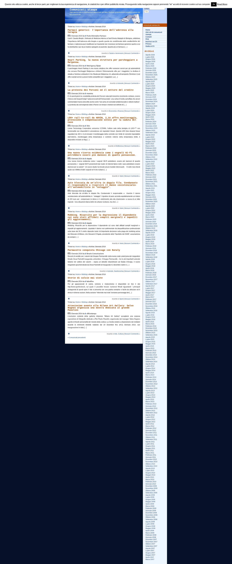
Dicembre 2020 (151, 199)
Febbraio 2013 (151, 404)
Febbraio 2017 (151, 299)
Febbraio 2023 (151, 148)
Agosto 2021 (150, 188)
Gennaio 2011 (151, 457)
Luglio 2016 (150, 315)
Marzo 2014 (150, 375)
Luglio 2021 (150, 190)
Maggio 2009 (150, 502)
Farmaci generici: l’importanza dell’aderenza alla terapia (100, 31)
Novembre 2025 (151, 75)
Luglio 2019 (150, 235)
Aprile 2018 (150, 268)
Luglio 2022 (150, 164)
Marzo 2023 (150, 146)
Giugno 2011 (150, 446)
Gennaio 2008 (151, 537)
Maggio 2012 (150, 422)
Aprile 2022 (150, 170)
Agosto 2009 (150, 495)
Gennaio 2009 (151, 511)
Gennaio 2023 (151, 150)
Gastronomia (118, 271)
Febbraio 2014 (151, 377)
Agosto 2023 (150, 135)
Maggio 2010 (150, 475)
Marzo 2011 (150, 453)
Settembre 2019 (151, 230)
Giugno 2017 (150, 290)
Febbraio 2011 (151, 455)
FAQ (147, 39)
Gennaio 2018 (151, 275)
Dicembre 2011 (151, 433)
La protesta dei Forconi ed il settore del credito (100, 90)
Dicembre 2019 (151, 224)
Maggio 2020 (150, 213)
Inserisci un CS (151, 42)
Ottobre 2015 (150, 333)
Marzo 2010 (150, 479)
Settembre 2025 (151, 79)
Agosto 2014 (150, 364)
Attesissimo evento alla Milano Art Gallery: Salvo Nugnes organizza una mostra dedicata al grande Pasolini (100, 307)
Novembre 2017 (151, 279)
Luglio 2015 (150, 339)
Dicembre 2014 (151, 355)
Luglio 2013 (150, 393)
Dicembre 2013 (151, 382)
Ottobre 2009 (150, 491)
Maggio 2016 (150, 319)
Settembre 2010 (151, 466)
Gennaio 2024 (151, 124)
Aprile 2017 (150, 295)
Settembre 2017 (151, 284)
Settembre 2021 (151, 186)
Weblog (84, 26)
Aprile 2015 (150, 346)
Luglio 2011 (150, 444)
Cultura (120, 334)
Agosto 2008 (150, 522)
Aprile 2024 (150, 117)
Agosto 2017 (150, 286)
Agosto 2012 (150, 415)
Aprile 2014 (150, 373)
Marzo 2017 (150, 297)
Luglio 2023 (150, 137)
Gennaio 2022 (151, 177)
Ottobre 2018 (150, 255)
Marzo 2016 (150, 324)
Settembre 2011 (151, 439)
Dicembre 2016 (151, 304)
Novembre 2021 (151, 182)
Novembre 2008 (151, 515)
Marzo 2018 (150, 270)
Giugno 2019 (150, 237)
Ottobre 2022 (150, 157)
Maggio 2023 (150, 142)
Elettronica (119, 146)
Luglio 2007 (150, 551)
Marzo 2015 (150, 348)
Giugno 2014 (150, 368)
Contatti (149, 37)
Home (148, 30)
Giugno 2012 (150, 419)
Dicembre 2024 (151, 99)
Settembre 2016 (151, 311)
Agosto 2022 (150, 162)
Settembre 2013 (151, 388)
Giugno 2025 (150, 86)
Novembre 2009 (151, 488)
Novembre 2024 (151, 101)
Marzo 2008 (150, 533)
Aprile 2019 (150, 242)
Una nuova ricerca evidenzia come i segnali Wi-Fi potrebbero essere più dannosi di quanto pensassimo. (102, 154)
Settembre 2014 (151, 362)
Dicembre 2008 (151, 513)
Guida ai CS (150, 46)
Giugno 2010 (150, 473)
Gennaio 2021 (151, 197)
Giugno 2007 (150, 553)
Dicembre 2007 (151, 539)
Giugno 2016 (150, 317)
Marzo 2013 (150, 402)
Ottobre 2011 (150, 437)
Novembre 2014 (151, 357)
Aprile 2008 (150, 531)
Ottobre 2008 (150, 517)
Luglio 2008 (150, 524)
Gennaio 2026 (151, 70)
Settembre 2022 (151, 159)
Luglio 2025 (150, 84)
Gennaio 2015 (151, 353)
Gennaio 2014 (151, 379)
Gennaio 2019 (151, 248)
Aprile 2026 (150, 64)
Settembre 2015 (151, 335)
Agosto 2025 (150, 81)
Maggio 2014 (150, 370)
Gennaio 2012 (151, 431)
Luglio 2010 (150, 470)
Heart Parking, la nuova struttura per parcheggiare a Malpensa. (102, 61)
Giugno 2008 (150, 526)
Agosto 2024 (150, 108)
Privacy (148, 44)
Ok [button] (214, 4)
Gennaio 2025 (151, 97)
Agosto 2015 (150, 337)
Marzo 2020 (150, 217)
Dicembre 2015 (151, 328)
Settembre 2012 (151, 413)
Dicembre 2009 (151, 486)
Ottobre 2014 (150, 359)
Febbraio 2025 (151, 95)
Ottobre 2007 (150, 544)
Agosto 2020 (150, 206)
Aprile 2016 (150, 322)
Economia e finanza (116, 111)
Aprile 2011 (150, 450)
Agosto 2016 (150, 313)
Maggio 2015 (150, 344)
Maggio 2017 (150, 293)
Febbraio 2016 (151, 326)
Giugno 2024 (150, 113)
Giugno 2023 (150, 139)
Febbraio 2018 (151, 273)
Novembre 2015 (151, 330)
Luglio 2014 (150, 366)
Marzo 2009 (150, 506)
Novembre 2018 (151, 253)
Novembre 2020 (151, 201)
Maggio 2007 (150, 555)
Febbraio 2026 (151, 68)
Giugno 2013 (150, 395)
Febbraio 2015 (151, 350)
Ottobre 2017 (150, 282)
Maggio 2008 (150, 528)
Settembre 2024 (151, 106)
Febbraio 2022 (151, 175)
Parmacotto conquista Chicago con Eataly (94, 250)
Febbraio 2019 (151, 246)
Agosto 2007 (150, 548)
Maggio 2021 (150, 195)
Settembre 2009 (151, 493)
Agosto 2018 (150, 259)
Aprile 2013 (150, 399)
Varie (121, 176)
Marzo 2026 (150, 66)
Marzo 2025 (150, 93)
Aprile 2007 (150, 557)
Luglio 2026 (150, 57)
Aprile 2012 (150, 424)
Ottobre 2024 (150, 104)
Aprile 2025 (150, 90)
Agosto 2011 (150, 442)
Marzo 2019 (150, 244)
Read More (222, 4)
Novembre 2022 (151, 155)
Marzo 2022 (150, 173)
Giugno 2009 (150, 499)
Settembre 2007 (151, 546)
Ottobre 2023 (150, 130)
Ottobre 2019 (150, 228)
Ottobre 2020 (150, 204)
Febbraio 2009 (151, 508)
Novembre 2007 (151, 542)
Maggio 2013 (150, 397)
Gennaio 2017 (151, 302)
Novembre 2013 (151, 384)
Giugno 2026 (150, 59)
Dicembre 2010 (151, 459)
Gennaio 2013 (151, 406)
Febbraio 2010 (151, 482)
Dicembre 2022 (151, 153)
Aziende (120, 83)
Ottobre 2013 (150, 386)
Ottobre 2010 (150, 464)
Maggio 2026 (150, 61)
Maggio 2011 (150, 448)
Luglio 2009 (150, 497)
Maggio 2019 (150, 239)
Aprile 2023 (150, 144)
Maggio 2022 (150, 168)
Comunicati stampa (83, 9)
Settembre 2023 (151, 133)
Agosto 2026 (150, 55)
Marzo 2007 (150, 559)
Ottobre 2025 (150, 77)
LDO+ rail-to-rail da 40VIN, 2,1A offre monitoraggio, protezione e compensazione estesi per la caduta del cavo (102, 120)
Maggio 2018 (150, 266)
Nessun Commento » (132, 53)
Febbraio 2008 (151, 535)
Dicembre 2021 (151, 179)
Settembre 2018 (151, 257)
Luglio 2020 (150, 208)
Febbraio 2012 (151, 428)
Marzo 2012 (150, 426)
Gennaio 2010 (151, 484)
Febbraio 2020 (151, 219)
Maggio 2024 (150, 115)
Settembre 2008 (151, 519)
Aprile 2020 (150, 215)
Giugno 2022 (150, 166)
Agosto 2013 (150, 391)
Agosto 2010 (150, 468)
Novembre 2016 (151, 306)
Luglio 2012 (150, 417)
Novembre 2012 (151, 408)
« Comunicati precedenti (77, 337)
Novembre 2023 (151, 128)
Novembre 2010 (151, 462)
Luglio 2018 (150, 262)
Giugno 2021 (150, 193)
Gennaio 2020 (151, 222)
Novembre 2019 (151, 226)
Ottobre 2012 (150, 411)
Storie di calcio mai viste (85, 278)
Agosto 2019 (150, 233)
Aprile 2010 (150, 477)
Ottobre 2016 (150, 308)
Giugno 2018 (150, 264)
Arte (115, 334)
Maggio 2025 (150, 88)
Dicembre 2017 (151, 277)
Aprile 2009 (150, 504)
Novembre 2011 (151, 435)
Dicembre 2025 (151, 73)
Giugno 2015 (150, 342)
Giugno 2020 (150, 210)
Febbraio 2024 (151, 122)
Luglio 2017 (150, 288)
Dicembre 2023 (151, 126)
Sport (121, 299)
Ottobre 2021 (150, 184)
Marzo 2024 (150, 119)
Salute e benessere (116, 53)
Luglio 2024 (150, 110)
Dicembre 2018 (151, 250)
